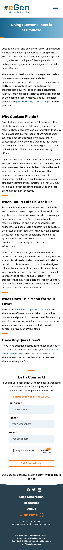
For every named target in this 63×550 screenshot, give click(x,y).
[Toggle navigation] (55, 8)
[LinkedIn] (39, 490)
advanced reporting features (32, 309)
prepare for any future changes (33, 101)
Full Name (15, 403)
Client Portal (29, 515)
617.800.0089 (46, 524)
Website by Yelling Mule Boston (31, 538)
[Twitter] (33, 489)
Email (12, 432)
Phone (13, 417)
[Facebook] (28, 490)
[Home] (16, 9)
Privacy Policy (21, 535)
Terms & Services (38, 535)
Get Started (28, 463)
